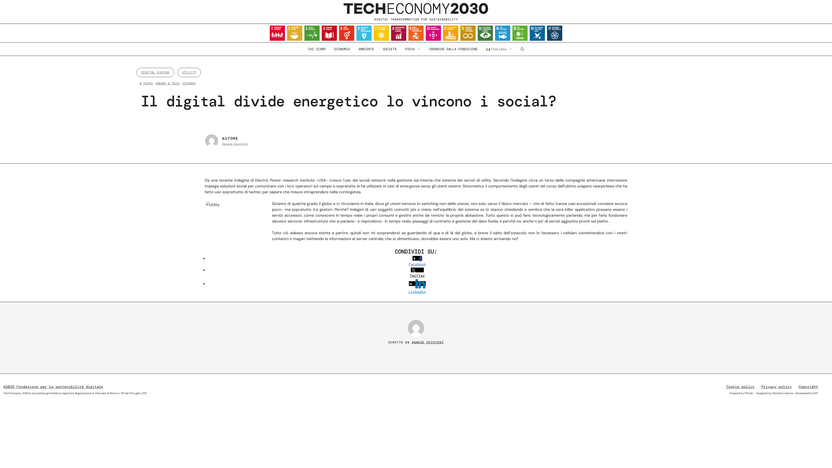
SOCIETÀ (389, 49)
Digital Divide (155, 72)
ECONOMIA (342, 49)
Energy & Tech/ (168, 83)
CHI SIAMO (317, 49)
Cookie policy (740, 386)
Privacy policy (776, 386)
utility (189, 72)
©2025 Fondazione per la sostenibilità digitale (53, 386)
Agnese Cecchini (235, 144)
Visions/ (189, 83)
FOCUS (410, 49)
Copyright (808, 386)
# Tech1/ (147, 83)
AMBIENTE (366, 49)
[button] (522, 49)
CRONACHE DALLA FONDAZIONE (453, 49)
